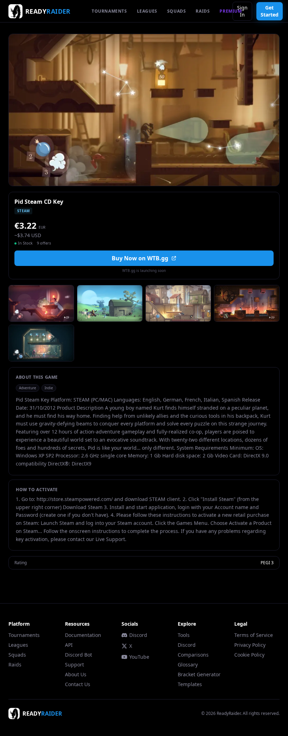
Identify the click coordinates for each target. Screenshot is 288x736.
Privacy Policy (250, 644)
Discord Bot (78, 654)
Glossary (188, 664)
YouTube (139, 656)
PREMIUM (231, 11)
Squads (17, 654)
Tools (184, 635)
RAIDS (203, 11)
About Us (75, 674)
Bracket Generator (199, 674)
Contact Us (77, 684)
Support (74, 664)
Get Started (270, 11)
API (69, 644)
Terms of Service (253, 635)
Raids (14, 664)
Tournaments (24, 635)
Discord (138, 635)
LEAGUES (147, 11)
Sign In (242, 11)
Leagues (18, 644)
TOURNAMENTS (109, 11)
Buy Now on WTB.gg (140, 258)
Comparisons (193, 654)
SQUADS (176, 11)
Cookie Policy (249, 654)
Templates (190, 684)
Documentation (83, 635)
